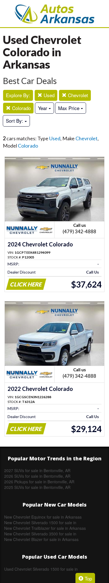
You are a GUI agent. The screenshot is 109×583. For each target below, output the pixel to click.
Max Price (69, 107)
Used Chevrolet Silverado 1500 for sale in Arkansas (41, 569)
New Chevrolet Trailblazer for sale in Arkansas (45, 528)
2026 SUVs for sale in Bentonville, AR (37, 476)
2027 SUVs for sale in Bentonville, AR (37, 470)
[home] (54, 13)
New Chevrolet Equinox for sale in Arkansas (43, 517)
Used (48, 95)
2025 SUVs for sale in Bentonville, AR (37, 487)
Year (43, 107)
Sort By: (15, 120)
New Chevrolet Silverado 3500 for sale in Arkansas (40, 534)
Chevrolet (77, 95)
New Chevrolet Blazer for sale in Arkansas (41, 539)
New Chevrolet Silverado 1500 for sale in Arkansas (40, 522)
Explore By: (18, 95)
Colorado (21, 107)
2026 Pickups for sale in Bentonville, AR (39, 481)
